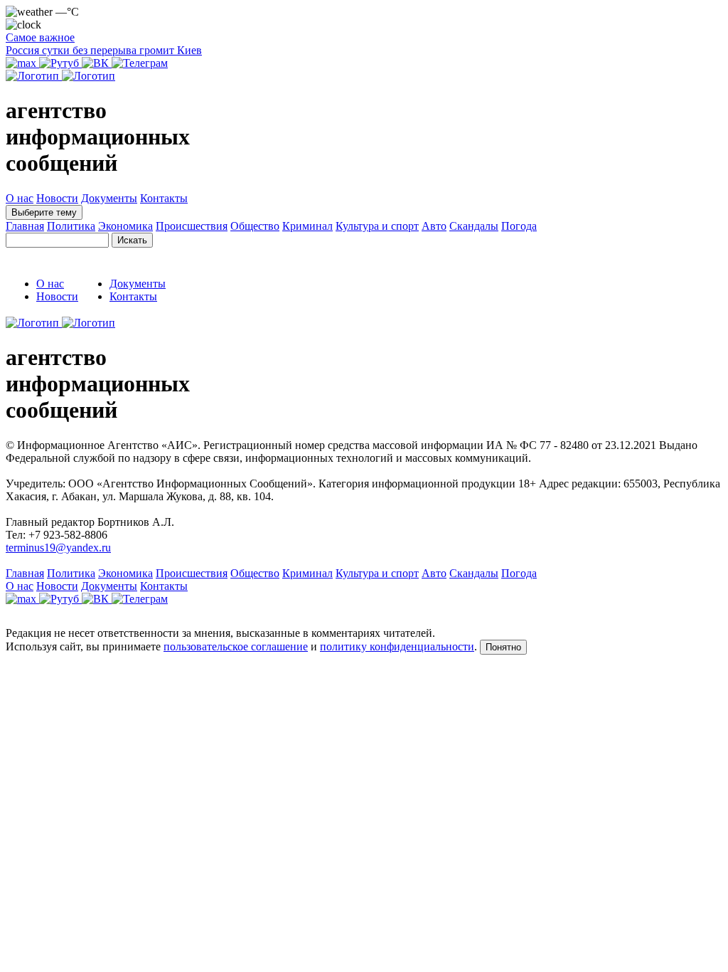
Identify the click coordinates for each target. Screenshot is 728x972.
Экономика (125, 226)
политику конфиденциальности (397, 646)
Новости (57, 198)
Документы (109, 198)
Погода (519, 226)
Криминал (307, 226)
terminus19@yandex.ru (58, 548)
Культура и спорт (377, 226)
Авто (434, 226)
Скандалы (473, 226)
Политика (71, 226)
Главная (25, 226)
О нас (19, 198)
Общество (254, 226)
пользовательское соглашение (236, 646)
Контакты (164, 198)
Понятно (503, 647)
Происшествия (192, 226)
